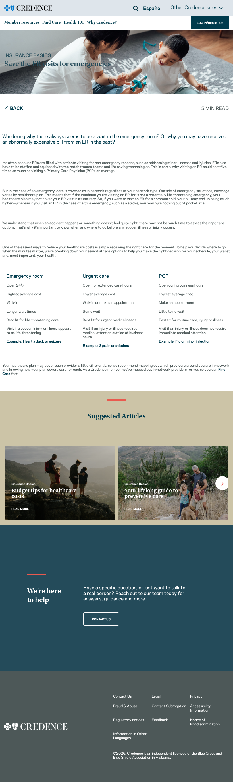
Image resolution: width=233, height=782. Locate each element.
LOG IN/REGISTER (210, 22)
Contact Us (122, 695)
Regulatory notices (128, 719)
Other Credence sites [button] (194, 7)
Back (16, 107)
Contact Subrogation (169, 705)
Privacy (196, 695)
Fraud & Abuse (125, 705)
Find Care (51, 22)
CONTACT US (101, 619)
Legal (156, 695)
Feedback (160, 719)
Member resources (21, 22)
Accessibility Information (200, 707)
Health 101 (74, 22)
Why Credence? (102, 22)
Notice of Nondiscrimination (205, 721)
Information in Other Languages (130, 735)
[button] (136, 8)
